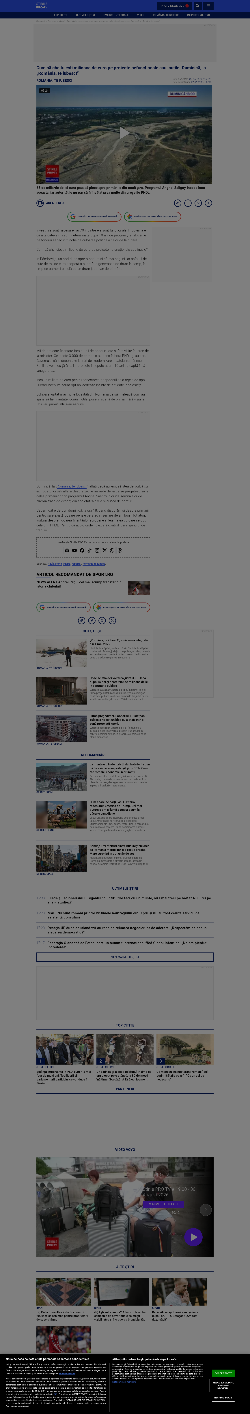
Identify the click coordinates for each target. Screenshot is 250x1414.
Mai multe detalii (67, 1373)
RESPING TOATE (223, 1397)
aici (55, 1394)
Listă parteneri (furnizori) (124, 1382)
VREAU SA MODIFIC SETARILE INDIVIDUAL (223, 1385)
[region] (125, 1384)
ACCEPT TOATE (223, 1373)
